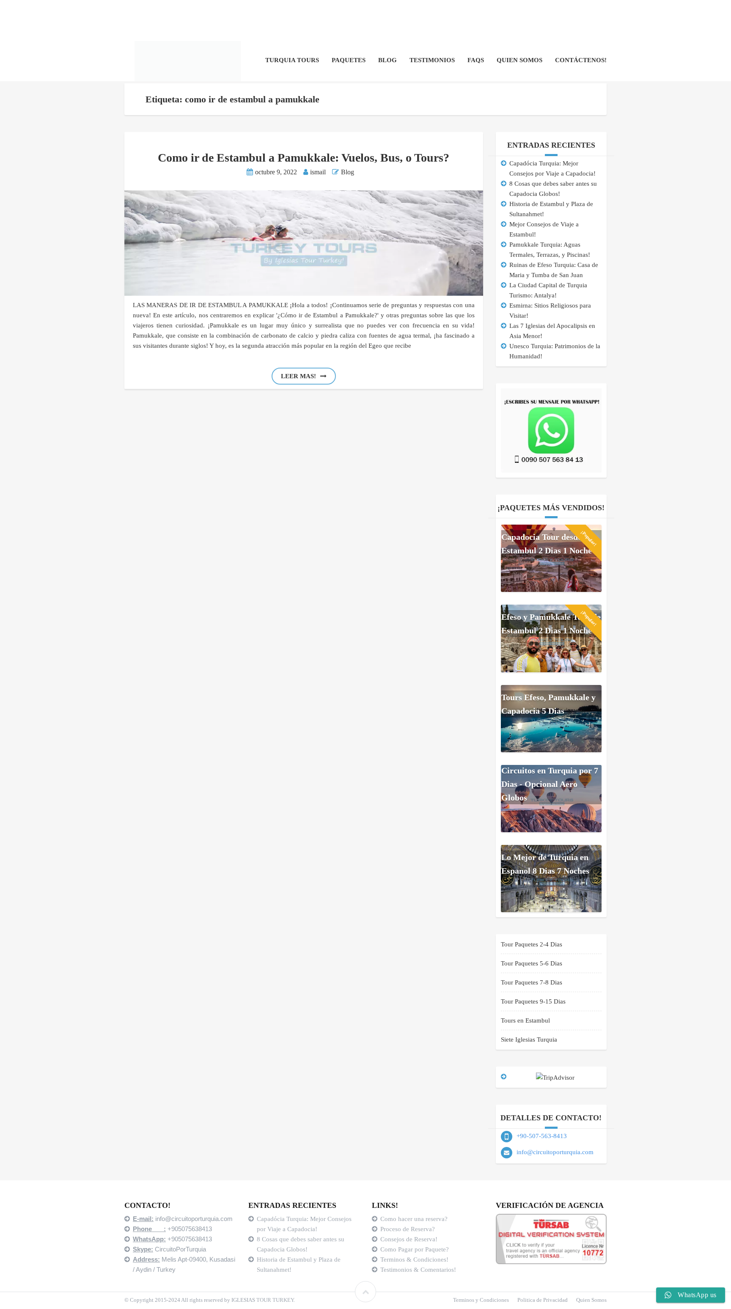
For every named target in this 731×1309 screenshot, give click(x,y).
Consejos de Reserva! (409, 1239)
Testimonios (432, 60)
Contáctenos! (581, 60)
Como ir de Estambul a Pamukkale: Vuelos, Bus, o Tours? (303, 157)
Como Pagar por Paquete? (414, 1249)
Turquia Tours (292, 60)
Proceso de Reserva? (408, 1229)
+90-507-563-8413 (542, 1136)
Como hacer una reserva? (414, 1219)
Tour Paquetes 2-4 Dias (531, 944)
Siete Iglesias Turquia (529, 1039)
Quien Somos (519, 60)
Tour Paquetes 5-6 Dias (531, 963)
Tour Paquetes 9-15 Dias (533, 1001)
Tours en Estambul (525, 1020)
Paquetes (349, 60)
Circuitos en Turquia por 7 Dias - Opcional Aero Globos (549, 784)
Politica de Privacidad (542, 1300)
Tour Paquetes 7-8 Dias (531, 982)
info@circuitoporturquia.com (555, 1152)
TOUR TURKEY (275, 1300)
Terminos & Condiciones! (414, 1259)
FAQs (475, 60)
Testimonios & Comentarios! (418, 1269)
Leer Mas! (298, 376)
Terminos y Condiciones (481, 1300)
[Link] (365, 1291)
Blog (387, 60)
